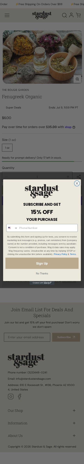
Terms (73, 254)
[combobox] (12, 228)
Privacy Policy (60, 254)
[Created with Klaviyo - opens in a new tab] (41, 283)
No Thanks (42, 273)
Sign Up (42, 263)
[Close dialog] (77, 183)
